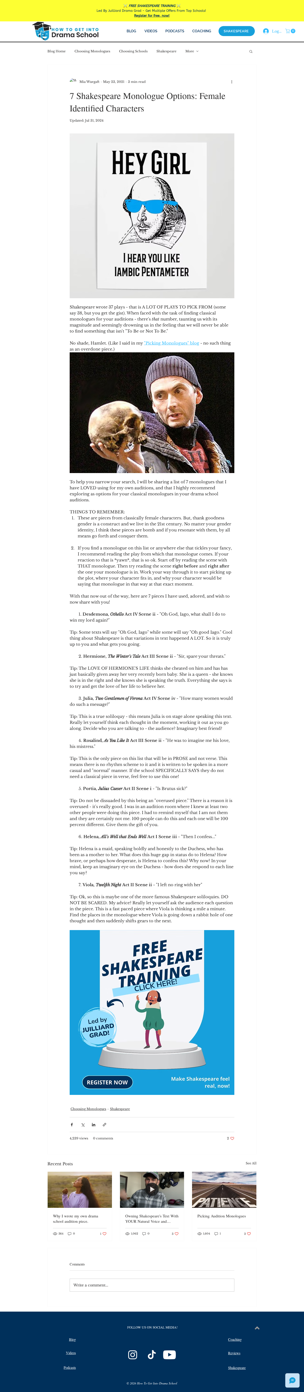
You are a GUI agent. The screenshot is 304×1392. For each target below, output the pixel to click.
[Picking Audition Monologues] (224, 1190)
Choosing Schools (133, 51)
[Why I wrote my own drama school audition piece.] (80, 1190)
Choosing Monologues (92, 51)
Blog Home (56, 51)
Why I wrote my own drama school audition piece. (75, 1218)
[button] (290, 31)
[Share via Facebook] (72, 1125)
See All (251, 1163)
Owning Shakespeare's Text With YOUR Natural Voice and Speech (151, 1218)
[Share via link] (104, 1125)
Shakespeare (166, 51)
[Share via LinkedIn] (93, 1125)
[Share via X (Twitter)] (83, 1125)
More (189, 51)
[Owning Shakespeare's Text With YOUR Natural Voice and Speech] (152, 1190)
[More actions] (231, 81)
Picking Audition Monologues (221, 1216)
